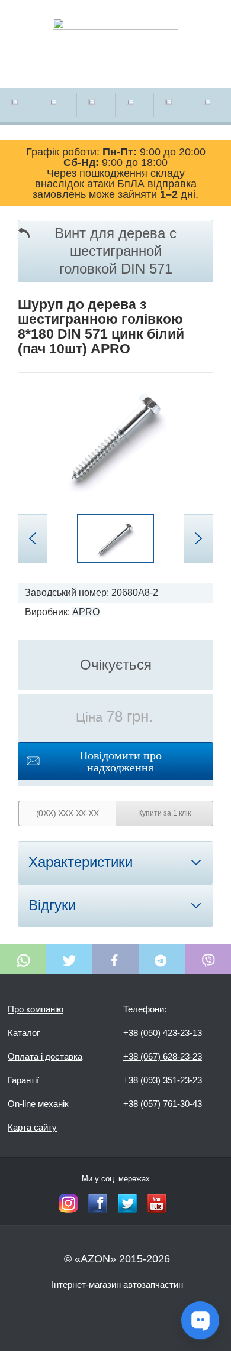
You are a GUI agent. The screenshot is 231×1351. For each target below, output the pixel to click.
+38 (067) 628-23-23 (162, 1056)
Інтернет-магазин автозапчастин (117, 1284)
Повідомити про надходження (120, 761)
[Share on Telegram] (162, 959)
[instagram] (68, 1203)
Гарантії (23, 1080)
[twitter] (127, 1203)
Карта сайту (32, 1127)
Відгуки (52, 905)
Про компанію (35, 1009)
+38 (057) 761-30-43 (162, 1104)
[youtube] (156, 1203)
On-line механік (38, 1104)
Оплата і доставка (45, 1056)
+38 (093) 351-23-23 (162, 1080)
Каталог (24, 1033)
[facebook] (97, 1203)
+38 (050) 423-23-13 (162, 1033)
